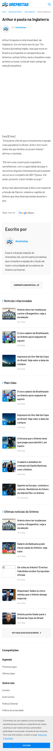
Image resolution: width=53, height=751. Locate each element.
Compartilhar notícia (25, 285)
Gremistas (20, 27)
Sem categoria (30, 12)
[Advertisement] (26, 98)
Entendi (26, 745)
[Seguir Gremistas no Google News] (19, 211)
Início (4, 12)
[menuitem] (26, 667)
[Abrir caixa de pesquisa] (49, 4)
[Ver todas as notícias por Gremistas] (6, 27)
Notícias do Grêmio (15, 12)
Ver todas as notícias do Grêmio (25, 633)
